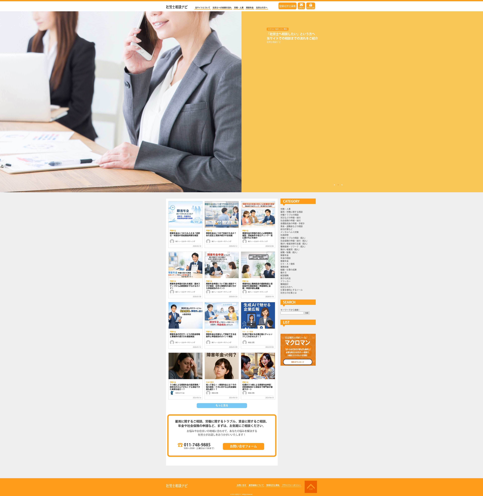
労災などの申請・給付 (290, 217)
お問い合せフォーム (243, 446)
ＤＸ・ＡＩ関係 (247, 332)
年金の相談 (210, 382)
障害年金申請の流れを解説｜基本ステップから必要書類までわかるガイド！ (185, 286)
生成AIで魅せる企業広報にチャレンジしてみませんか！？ (257, 335)
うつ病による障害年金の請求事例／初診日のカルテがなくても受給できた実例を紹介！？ (185, 387)
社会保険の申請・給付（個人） (294, 241)
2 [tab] (338, 184)
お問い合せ (241, 485)
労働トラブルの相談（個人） (293, 238)
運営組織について (256, 485)
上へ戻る (311, 487)
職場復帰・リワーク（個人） (293, 246)
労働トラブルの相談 (289, 215)
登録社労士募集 (287, 6)
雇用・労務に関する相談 (291, 212)
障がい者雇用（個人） (290, 249)
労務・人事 (239, 7)
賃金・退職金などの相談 (291, 226)
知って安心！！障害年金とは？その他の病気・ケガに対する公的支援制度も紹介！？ (221, 387)
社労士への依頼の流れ (222, 7)
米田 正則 (251, 343)
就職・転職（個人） (289, 252)
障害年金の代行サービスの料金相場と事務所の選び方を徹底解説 (185, 335)
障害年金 (250, 7)
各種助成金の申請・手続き (292, 223)
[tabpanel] (241, 101)
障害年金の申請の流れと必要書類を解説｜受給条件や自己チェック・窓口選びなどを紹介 (257, 235)
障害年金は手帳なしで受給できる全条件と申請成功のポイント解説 (221, 335)
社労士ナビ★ (180, 393)
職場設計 (284, 284)
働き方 (283, 272)
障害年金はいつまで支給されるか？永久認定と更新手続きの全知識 (221, 234)
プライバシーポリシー (291, 485)
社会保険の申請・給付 (290, 220)
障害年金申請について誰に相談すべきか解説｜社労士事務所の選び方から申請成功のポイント (221, 286)
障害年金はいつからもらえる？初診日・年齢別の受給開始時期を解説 (185, 234)
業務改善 (284, 267)
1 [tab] (334, 184)
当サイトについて (202, 7)
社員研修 (284, 235)
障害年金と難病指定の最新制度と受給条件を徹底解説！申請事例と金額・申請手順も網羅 (257, 286)
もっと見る (222, 405)
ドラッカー (285, 281)
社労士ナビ (177, 6)
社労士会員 (310, 8)
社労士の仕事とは (288, 293)
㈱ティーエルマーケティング (185, 242)
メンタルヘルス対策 (289, 232)
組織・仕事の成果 (288, 269)
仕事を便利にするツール (291, 290)
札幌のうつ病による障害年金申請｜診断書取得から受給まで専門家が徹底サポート (257, 387)
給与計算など (286, 229)
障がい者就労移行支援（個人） (294, 243)
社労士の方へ (261, 7)
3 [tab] (342, 184)
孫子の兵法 (285, 278)
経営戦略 (284, 275)
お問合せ (301, 8)
